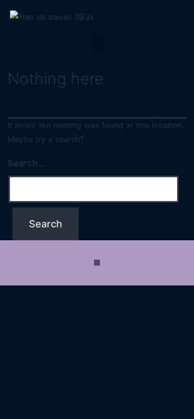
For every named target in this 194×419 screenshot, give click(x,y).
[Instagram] (97, 263)
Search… (26, 163)
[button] (97, 42)
